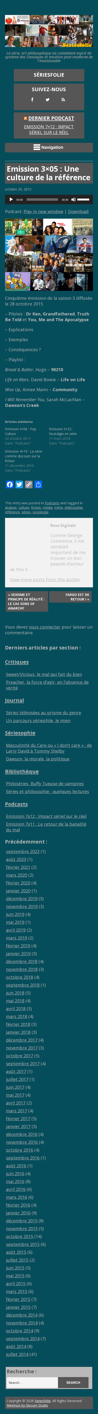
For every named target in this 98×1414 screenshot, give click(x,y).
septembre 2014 (22, 1338)
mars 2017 (16, 1111)
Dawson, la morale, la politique (37, 759)
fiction (36, 507)
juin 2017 (15, 1087)
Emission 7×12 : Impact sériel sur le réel (49, 129)
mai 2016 (15, 1181)
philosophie (74, 507)
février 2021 (18, 867)
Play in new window (43, 211)
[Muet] (73, 199)
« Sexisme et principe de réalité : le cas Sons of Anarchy (26, 601)
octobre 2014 (19, 1331)
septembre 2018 (22, 985)
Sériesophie (20, 732)
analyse (11, 507)
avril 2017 (15, 1103)
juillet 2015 (17, 1260)
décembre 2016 (21, 1134)
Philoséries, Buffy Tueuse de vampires (45, 783)
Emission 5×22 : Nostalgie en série (63, 431)
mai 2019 (15, 922)
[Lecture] (11, 199)
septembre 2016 (22, 1158)
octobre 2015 (19, 1236)
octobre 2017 (19, 1056)
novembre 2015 (22, 1228)
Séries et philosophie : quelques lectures (47, 791)
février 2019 (18, 946)
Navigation (52, 147)
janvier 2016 (18, 1213)
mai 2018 (15, 1001)
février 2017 (18, 1118)
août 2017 (16, 1071)
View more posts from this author (45, 579)
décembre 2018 (21, 961)
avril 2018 (15, 1008)
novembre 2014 (22, 1323)
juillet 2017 (17, 1079)
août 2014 (16, 1346)
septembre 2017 (22, 1063)
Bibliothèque (22, 771)
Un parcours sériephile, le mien (38, 720)
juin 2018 (15, 993)
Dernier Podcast (51, 118)
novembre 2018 (22, 969)
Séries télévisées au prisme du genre (43, 712)
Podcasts (52, 503)
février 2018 (18, 1024)
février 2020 (18, 883)
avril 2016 (15, 1189)
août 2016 (16, 1166)
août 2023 (16, 859)
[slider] (84, 199)
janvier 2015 (18, 1307)
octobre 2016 (19, 1150)
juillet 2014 (17, 1354)
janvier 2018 (18, 1032)
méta (58, 507)
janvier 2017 (18, 1126)
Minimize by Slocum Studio (27, 1405)
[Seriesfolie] (49, 44)
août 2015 (16, 1252)
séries (26, 512)
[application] (49, 199)
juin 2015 (15, 1268)
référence (12, 512)
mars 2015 (16, 1291)
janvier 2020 (18, 891)
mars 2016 (16, 1197)
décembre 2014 (21, 1315)
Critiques (17, 661)
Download (78, 211)
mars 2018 (16, 1016)
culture (24, 507)
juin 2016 (15, 1173)
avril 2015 (15, 1283)
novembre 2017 (22, 1048)
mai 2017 (15, 1095)
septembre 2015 (22, 1244)
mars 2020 (16, 875)
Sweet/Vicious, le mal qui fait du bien (44, 674)
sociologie (41, 512)
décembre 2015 (21, 1221)
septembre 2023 (22, 851)
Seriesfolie (43, 1401)
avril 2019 (15, 930)
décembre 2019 (21, 898)
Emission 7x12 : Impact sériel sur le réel (46, 816)
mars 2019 (16, 938)
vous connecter (44, 627)
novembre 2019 (22, 906)
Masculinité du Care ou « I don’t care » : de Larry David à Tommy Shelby (49, 748)
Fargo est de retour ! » (77, 596)
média (48, 507)
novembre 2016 (22, 1142)
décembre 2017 (21, 1040)
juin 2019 (15, 914)
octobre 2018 (19, 977)
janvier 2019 (18, 953)
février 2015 (18, 1299)
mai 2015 (15, 1276)
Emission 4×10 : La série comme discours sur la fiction (23, 456)
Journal (14, 700)
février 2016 (18, 1205)
